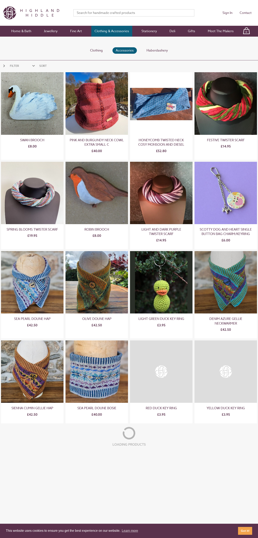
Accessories (125, 50)
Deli (172, 31)
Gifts (191, 31)
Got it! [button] (245, 530)
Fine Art (76, 31)
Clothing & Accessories (112, 31)
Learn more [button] (130, 530)
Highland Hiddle (33, 12)
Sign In (227, 12)
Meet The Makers (221, 31)
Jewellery (51, 31)
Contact (246, 12)
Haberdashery (157, 50)
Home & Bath (21, 31)
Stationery (149, 31)
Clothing (96, 50)
